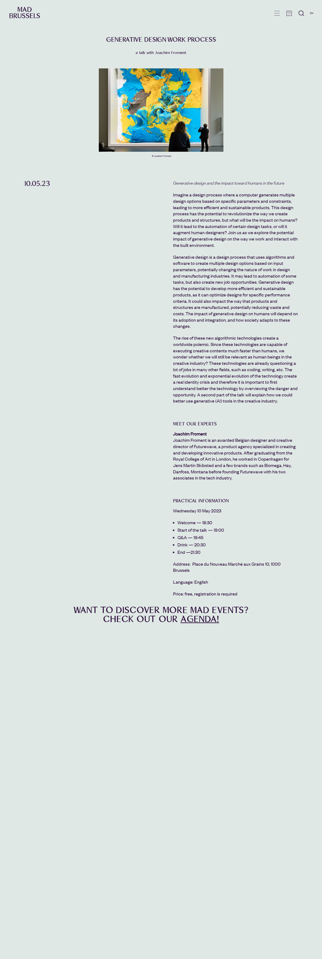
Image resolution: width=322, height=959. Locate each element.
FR (311, 19)
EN (311, 13)
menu (277, 13)
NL (311, 26)
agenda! (199, 619)
